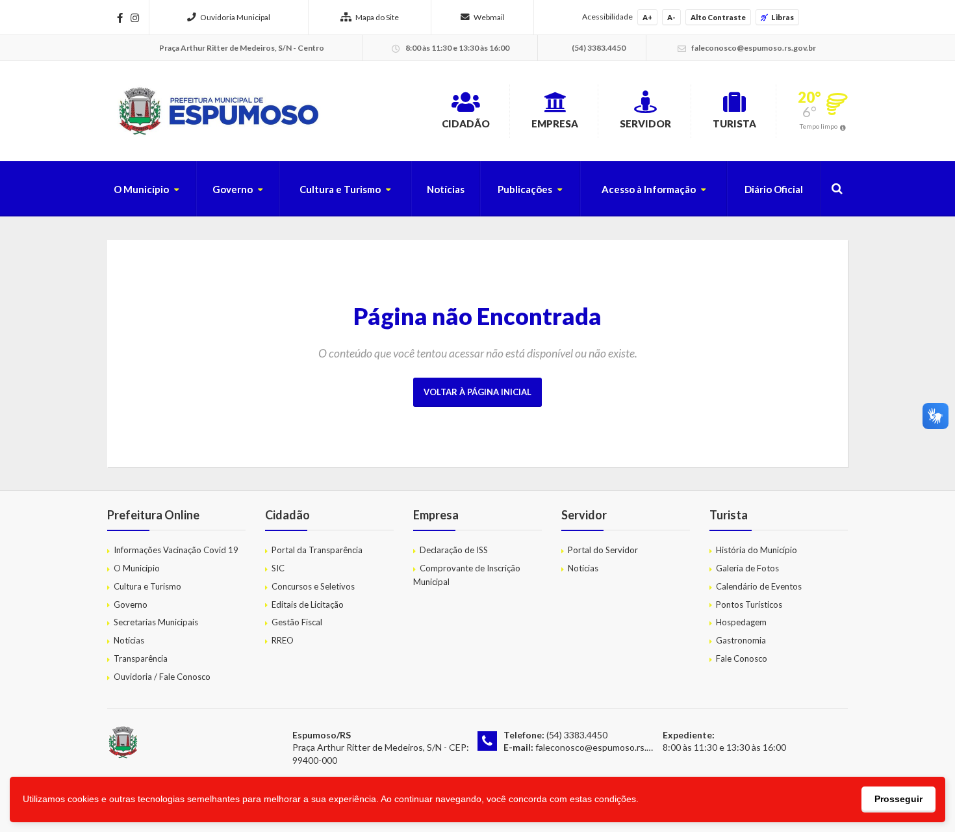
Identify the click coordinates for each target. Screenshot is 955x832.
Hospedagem (741, 622)
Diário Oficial (774, 189)
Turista (734, 123)
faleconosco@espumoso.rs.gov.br (603, 747)
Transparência (141, 658)
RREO (283, 640)
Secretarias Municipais (156, 622)
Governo (232, 189)
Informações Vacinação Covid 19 (176, 550)
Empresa (554, 123)
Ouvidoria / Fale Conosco (162, 676)
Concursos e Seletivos (313, 586)
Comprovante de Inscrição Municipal (466, 575)
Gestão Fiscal (297, 622)
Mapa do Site (377, 17)
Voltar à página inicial (477, 392)
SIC (278, 568)
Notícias (446, 189)
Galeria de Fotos (747, 568)
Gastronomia (741, 640)
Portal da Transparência (317, 550)
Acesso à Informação (649, 189)
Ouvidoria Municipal (235, 17)
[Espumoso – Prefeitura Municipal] (217, 111)
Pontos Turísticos (749, 604)
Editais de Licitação (308, 604)
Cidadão (466, 123)
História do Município (756, 550)
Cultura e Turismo (340, 189)
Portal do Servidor (603, 550)
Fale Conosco (741, 658)
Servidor (645, 123)
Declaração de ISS (454, 550)
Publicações (525, 189)
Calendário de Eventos (759, 586)
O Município (141, 189)
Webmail (489, 17)
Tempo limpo (818, 126)
